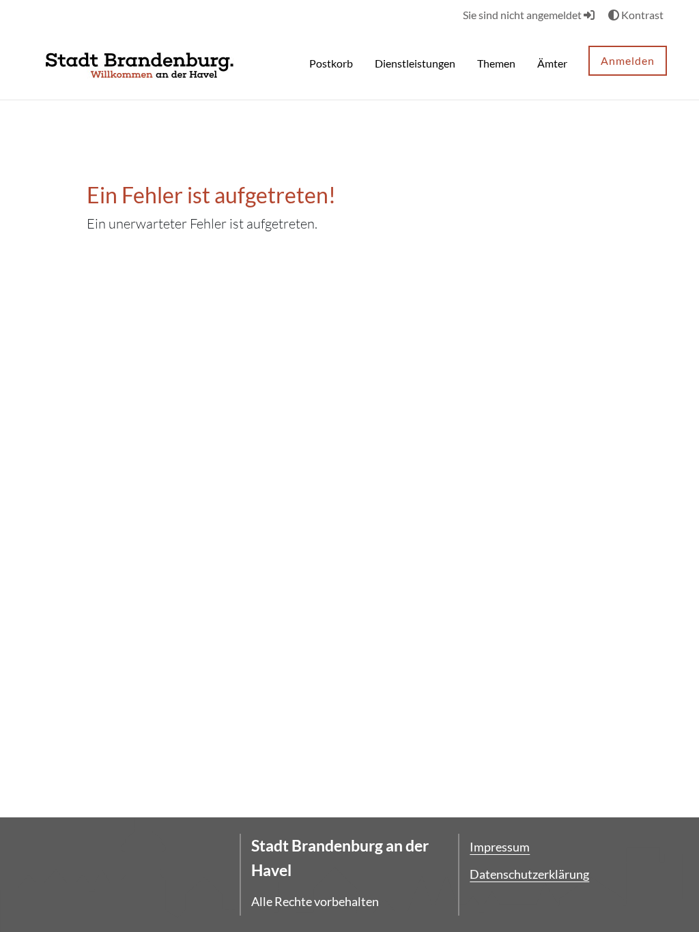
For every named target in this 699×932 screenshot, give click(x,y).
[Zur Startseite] (139, 63)
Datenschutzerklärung (529, 874)
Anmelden (628, 60)
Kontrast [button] (641, 14)
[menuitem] (331, 65)
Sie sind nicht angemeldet (523, 14)
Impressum (500, 846)
